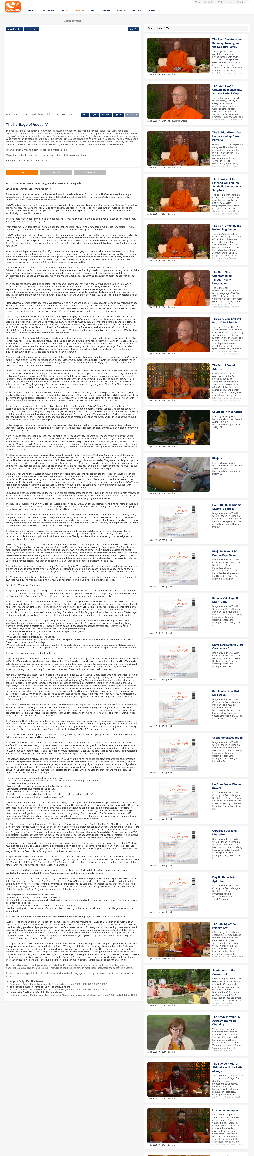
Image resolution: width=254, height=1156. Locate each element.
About (153, 10)
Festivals (137, 10)
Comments (90, 172)
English (171, 74)
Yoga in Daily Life (204, 2)
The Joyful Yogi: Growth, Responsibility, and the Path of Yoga (227, 89)
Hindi (178, 167)
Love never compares (226, 1110)
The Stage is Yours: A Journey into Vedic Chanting (226, 1020)
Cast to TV (132, 115)
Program (48, 10)
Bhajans (217, 458)
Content (22, 172)
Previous (32, 29)
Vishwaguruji (225, 2)
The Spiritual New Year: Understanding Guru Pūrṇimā (227, 136)
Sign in (240, 2)
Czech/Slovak (174, 121)
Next (132, 29)
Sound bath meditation (227, 411)
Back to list (15, 29)
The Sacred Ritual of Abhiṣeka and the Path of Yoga (227, 1067)
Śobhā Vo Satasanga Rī (227, 737)
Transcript (56, 172)
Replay (121, 10)
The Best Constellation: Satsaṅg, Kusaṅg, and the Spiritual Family (227, 43)
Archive (79, 10)
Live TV (32, 10)
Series (64, 10)
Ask (93, 10)
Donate (106, 10)
